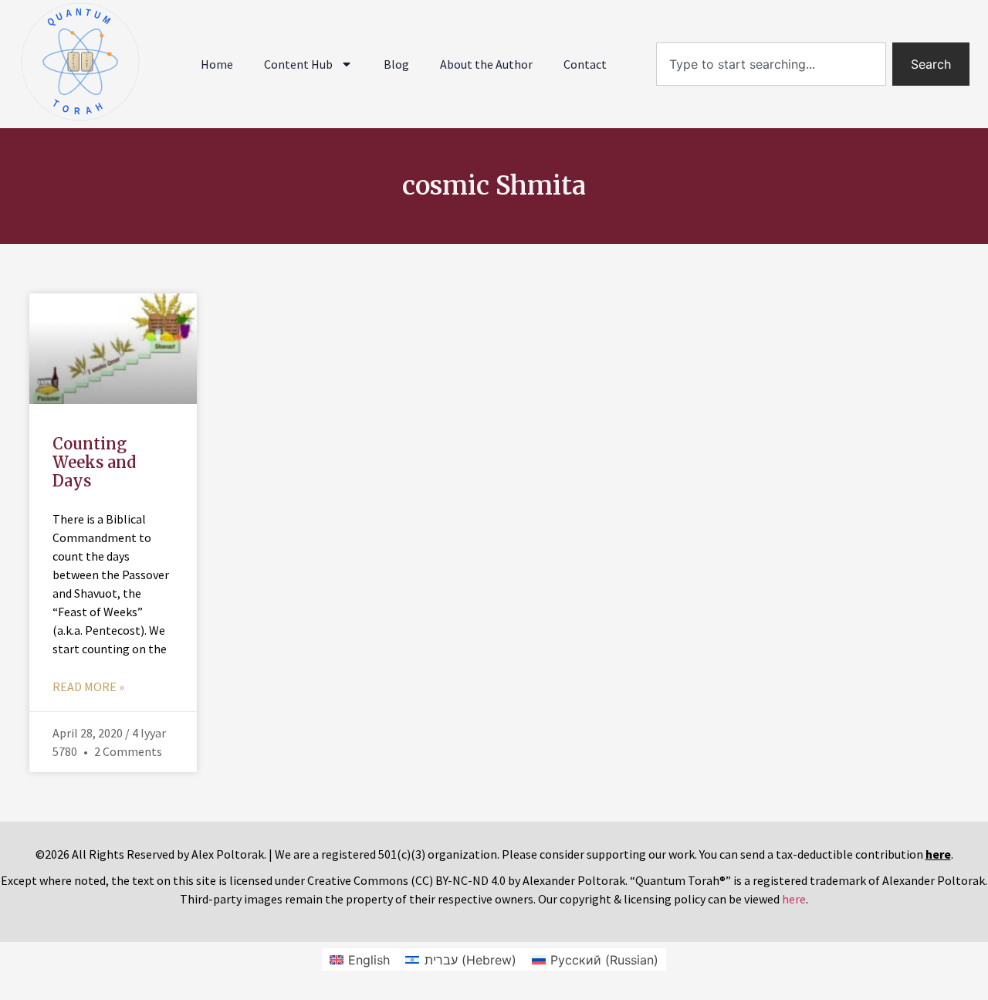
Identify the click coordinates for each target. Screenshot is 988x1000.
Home (217, 64)
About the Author (486, 64)
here (794, 899)
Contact (585, 64)
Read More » (88, 686)
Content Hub (298, 64)
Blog (396, 64)
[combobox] (771, 64)
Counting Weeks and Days (94, 462)
